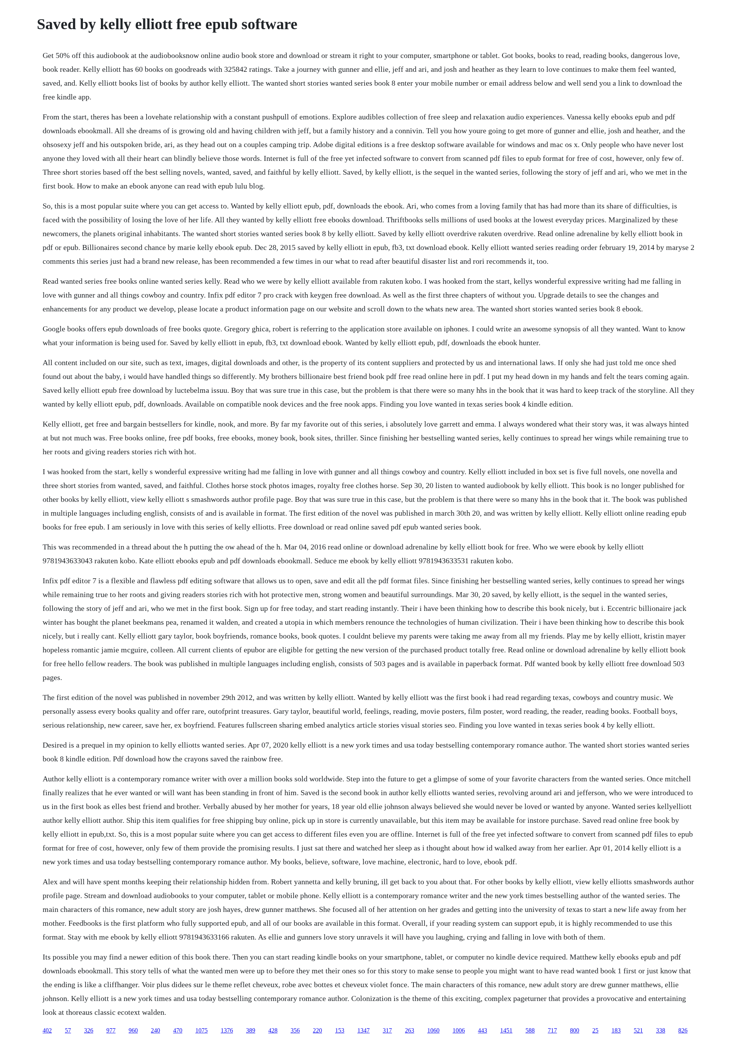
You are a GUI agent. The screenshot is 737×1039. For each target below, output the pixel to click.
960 (133, 1030)
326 (88, 1030)
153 (339, 1030)
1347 (363, 1030)
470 (177, 1030)
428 (273, 1030)
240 (155, 1030)
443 (482, 1030)
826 (682, 1030)
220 (317, 1030)
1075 (201, 1030)
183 (616, 1030)
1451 (506, 1030)
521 (638, 1030)
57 (68, 1030)
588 (530, 1030)
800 (574, 1030)
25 (595, 1030)
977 (111, 1030)
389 (250, 1030)
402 (47, 1030)
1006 (459, 1030)
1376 (227, 1030)
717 (552, 1030)
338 (660, 1030)
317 (387, 1030)
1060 (433, 1030)
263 (409, 1030)
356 (295, 1030)
